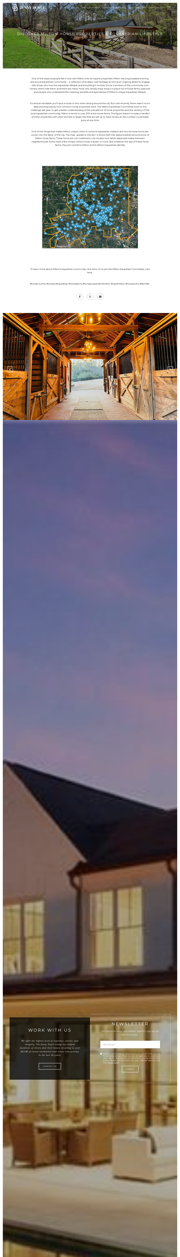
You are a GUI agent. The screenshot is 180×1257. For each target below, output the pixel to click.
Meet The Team (137, 8)
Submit (130, 1069)
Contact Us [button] (50, 1066)
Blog (76, 8)
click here (92, 269)
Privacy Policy (113, 1062)
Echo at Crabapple (114, 8)
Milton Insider (91, 8)
